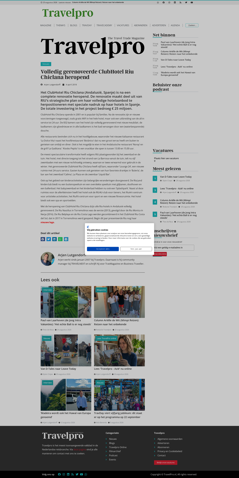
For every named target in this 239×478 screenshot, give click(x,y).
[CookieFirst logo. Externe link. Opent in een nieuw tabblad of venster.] (88, 227)
